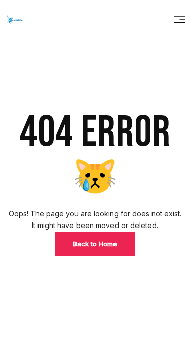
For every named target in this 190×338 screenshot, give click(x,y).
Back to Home (95, 244)
